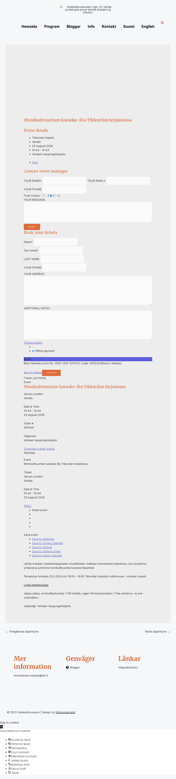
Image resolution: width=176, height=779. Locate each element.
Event (27, 382)
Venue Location (33, 394)
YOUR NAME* (33, 180)
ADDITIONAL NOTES (37, 308)
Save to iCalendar (43, 539)
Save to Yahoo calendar (47, 555)
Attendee (29, 452)
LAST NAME (31, 259)
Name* (28, 242)
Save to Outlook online (46, 551)
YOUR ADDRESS (34, 274)
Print (35, 162)
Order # (29, 423)
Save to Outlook (42, 547)
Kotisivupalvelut (65, 712)
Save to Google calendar (47, 543)
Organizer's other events (39, 448)
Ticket (27, 472)
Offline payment (44, 351)
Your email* (31, 250)
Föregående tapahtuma (22, 631)
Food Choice (32, 195)
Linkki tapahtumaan (36, 585)
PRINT (28, 506)
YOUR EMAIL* (96, 180)
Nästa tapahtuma (157, 631)
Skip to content (9, 722)
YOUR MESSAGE (34, 199)
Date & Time (31, 406)
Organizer (30, 436)
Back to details (33, 372)
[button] (162, 23)
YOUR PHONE (33, 189)
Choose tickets (33, 342)
